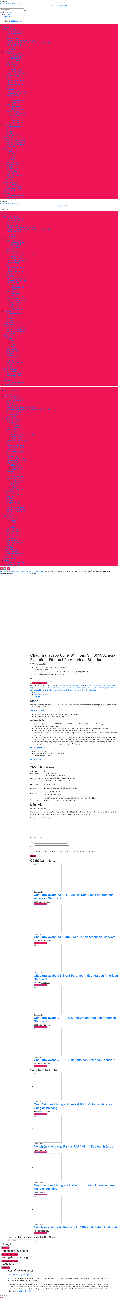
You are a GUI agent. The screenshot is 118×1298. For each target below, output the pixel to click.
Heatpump (11, 147)
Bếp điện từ (11, 129)
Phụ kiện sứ (15, 120)
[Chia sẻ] (2, 1295)
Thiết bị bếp (8, 124)
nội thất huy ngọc (52, 690)
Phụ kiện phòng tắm (14, 111)
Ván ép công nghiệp (14, 45)
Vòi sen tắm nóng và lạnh (16, 78)
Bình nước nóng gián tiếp (16, 144)
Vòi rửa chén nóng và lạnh (16, 91)
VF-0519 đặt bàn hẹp (88, 690)
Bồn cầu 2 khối (16, 60)
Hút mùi (10, 131)
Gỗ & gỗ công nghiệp (11, 29)
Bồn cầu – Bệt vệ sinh (14, 53)
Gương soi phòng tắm (18, 113)
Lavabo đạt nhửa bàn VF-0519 (86, 688)
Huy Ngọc (11, 1278)
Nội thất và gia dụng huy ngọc (69, 690)
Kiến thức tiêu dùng (10, 191)
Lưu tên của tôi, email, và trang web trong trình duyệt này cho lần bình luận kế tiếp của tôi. (63, 851)
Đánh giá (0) (38, 697)
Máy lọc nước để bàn (14, 175)
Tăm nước (10, 178)
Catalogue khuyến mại (11, 197)
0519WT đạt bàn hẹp (93, 685)
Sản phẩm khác (9, 166)
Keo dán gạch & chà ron (12, 182)
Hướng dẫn (7, 17)
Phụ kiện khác (16, 102)
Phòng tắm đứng (17, 122)
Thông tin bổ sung (40, 694)
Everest (13, 153)
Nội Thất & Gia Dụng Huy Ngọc (19, 1275)
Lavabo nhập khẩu (104, 688)
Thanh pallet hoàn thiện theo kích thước (21, 40)
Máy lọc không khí (13, 162)
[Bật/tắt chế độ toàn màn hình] (4, 1295)
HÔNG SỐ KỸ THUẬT (38, 710)
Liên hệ (6, 19)
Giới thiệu (7, 14)
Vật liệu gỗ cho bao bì (15, 34)
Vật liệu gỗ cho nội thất (15, 31)
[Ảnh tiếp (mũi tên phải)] (2, 1297)
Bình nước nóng (9, 138)
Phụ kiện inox (15, 118)
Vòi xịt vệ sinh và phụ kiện (16, 93)
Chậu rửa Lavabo (13, 65)
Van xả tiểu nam (13, 87)
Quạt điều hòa (12, 151)
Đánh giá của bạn (37, 818)
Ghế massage (12, 173)
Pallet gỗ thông (12, 38)
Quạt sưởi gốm (12, 164)
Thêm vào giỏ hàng (39, 683)
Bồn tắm (10, 104)
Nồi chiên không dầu (14, 127)
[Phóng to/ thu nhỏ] (6, 1295)
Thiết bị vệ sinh (9, 51)
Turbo (13, 160)
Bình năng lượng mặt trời (16, 140)
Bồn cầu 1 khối (16, 58)
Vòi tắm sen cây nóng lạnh (16, 80)
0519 (52, 705)
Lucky (13, 155)
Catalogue (7, 193)
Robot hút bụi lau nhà (14, 169)
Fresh (13, 158)
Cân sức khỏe (12, 171)
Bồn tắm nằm (15, 107)
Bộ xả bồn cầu (16, 98)
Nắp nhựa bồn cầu (17, 100)
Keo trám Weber (13, 184)
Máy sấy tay (15, 116)
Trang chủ (7, 27)
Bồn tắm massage (17, 109)
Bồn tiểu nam (12, 62)
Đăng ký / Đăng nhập (11, 390)
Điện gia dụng (8, 149)
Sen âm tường (12, 82)
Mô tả (36, 692)
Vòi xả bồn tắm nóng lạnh (16, 84)
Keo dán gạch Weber (14, 186)
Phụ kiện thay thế (13, 96)
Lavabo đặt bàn (16, 69)
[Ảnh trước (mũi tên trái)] (0, 1297)
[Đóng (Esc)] (0, 1295)
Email (32, 847)
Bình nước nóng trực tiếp (16, 142)
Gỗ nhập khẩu (12, 47)
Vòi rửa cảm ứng (13, 76)
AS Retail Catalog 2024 (15, 195)
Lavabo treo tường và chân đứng (22, 67)
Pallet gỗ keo (12, 36)
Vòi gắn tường (12, 89)
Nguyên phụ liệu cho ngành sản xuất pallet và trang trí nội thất (29, 42)
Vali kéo (10, 180)
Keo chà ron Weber (14, 189)
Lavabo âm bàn (16, 71)
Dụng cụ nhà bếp (13, 135)
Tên (32, 842)
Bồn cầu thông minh (18, 56)
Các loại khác (12, 49)
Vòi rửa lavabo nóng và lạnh (17, 73)
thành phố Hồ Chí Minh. (23, 1291)
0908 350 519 (16, 21)
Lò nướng (10, 133)
